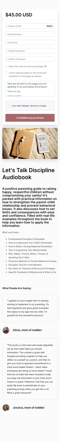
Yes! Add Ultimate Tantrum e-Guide (29, 106)
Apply (49, 26)
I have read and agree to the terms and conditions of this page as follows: (27, 74)
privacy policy (14, 96)
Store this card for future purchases (28, 66)
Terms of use (13, 91)
